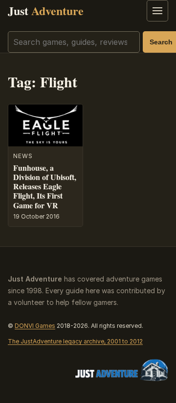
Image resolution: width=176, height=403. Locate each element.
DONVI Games (35, 325)
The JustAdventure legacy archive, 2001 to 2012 (75, 341)
